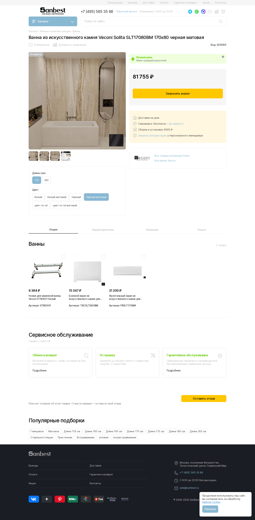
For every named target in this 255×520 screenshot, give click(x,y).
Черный (76, 197)
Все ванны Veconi (165, 160)
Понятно (210, 509)
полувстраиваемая (124, 437)
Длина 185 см (198, 431)
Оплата (164, 2)
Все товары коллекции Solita (172, 155)
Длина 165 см (114, 431)
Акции (206, 2)
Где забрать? (176, 123)
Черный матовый (96, 197)
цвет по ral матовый (65, 205)
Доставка (148, 2)
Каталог (43, 21)
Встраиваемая (85, 437)
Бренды (132, 2)
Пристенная (65, 437)
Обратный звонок (126, 11)
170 (37, 180)
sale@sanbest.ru (189, 487)
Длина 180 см (177, 431)
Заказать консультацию (152, 135)
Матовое (53, 431)
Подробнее (39, 370)
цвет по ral (41, 205)
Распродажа (115, 2)
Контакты (220, 2)
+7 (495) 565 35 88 (97, 11)
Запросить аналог (178, 93)
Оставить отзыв (204, 398)
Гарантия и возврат (185, 2)
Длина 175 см (156, 431)
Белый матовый (57, 197)
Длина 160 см (93, 431)
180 (46, 180)
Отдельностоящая (42, 437)
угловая (103, 437)
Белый (38, 197)
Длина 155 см (72, 431)
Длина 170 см (135, 431)
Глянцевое (37, 431)
